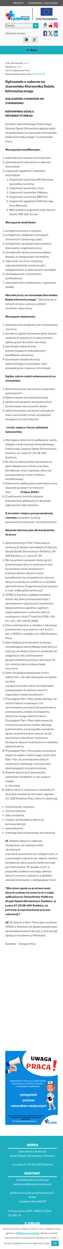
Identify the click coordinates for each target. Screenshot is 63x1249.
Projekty (18, 3)
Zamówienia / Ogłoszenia (43, 3)
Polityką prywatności (28, 1233)
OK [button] (55, 1243)
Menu (33, 50)
